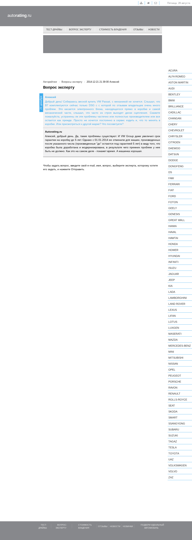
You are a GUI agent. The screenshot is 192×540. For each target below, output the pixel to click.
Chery (172, 124)
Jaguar (173, 273)
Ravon (172, 387)
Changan (174, 118)
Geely (172, 208)
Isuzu (172, 267)
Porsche (174, 381)
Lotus (172, 321)
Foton (173, 202)
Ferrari (174, 184)
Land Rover (176, 303)
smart (173, 417)
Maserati (175, 333)
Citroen (174, 142)
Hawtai (173, 238)
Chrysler (175, 136)
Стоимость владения (113, 29)
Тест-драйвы (54, 29)
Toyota (173, 453)
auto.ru (19, 15)
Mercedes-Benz (179, 345)
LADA (171, 291)
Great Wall (176, 220)
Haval (172, 232)
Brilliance (176, 106)
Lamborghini (177, 297)
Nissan (173, 363)
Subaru (173, 429)
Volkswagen (177, 465)
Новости (154, 29)
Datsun (173, 154)
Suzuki (173, 435)
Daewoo (174, 148)
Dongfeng (176, 166)
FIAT (171, 190)
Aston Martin (178, 82)
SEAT (171, 405)
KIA (170, 285)
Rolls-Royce (177, 399)
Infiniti (173, 261)
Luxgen (173, 327)
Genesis (174, 214)
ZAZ (170, 477)
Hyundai (174, 255)
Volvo (172, 471)
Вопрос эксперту (80, 29)
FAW (171, 178)
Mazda (173, 339)
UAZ (171, 459)
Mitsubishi (175, 357)
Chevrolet (176, 130)
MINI (171, 351)
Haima (172, 226)
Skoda (172, 411)
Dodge (173, 160)
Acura (172, 70)
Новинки (128, 526)
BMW (171, 100)
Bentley (174, 94)
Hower (173, 249)
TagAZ (172, 441)
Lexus (172, 309)
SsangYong (176, 423)
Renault (174, 393)
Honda (173, 244)
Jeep (171, 279)
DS (170, 172)
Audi (171, 88)
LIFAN (172, 315)
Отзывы (138, 29)
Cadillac (174, 112)
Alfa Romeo (176, 76)
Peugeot (174, 375)
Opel (171, 369)
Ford (172, 196)
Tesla (172, 447)
